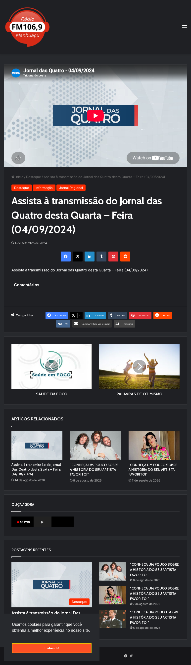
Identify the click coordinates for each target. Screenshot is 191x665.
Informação (44, 188)
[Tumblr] (101, 256)
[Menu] (184, 29)
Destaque (33, 177)
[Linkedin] (90, 256)
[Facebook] (66, 256)
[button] (12, 636)
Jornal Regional (71, 188)
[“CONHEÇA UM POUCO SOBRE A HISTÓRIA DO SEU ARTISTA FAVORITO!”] (95, 445)
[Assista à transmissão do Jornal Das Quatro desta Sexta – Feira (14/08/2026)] (36, 445)
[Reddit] (125, 256)
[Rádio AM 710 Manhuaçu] (27, 27)
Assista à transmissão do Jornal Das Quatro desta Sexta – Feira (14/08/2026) (36, 469)
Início (18, 177)
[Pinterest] (113, 256)
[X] (78, 256)
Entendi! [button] (52, 648)
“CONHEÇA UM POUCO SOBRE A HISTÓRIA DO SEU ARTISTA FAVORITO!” (94, 470)
